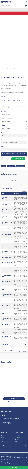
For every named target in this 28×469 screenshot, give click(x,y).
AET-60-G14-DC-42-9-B (7, 269)
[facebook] (2, 462)
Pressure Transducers (20, 166)
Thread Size (4, 111)
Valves (2, 446)
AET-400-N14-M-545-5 (7, 325)
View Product (14, 398)
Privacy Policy (9, 456)
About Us (17, 439)
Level (2, 439)
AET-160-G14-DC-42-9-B (7, 282)
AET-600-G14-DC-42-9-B (7, 331)
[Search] (20, 5)
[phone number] (18, 2)
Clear (26, 131)
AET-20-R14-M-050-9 (7, 257)
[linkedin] (6, 462)
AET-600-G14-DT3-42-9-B (6, 337)
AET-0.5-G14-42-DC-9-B (7, 198)
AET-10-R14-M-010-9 (7, 240)
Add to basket (18, 158)
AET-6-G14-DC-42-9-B (7, 217)
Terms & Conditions (19, 443)
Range (2, 105)
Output (3, 125)
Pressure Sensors (11, 166)
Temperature (3, 443)
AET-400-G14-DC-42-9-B (7, 312)
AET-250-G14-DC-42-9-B (7, 288)
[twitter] (10, 462)
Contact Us (17, 435)
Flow (2, 441)
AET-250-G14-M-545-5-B (7, 295)
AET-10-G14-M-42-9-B (7, 229)
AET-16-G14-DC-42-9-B (7, 246)
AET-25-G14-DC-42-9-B (7, 263)
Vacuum (2, 437)
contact (23, 153)
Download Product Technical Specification (13, 100)
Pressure (3, 166)
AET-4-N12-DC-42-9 (6, 204)
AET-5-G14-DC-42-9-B (7, 210)
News (16, 441)
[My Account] (24, 2)
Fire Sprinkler (4, 445)
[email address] (20, 2)
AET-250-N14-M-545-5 (7, 306)
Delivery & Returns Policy (20, 445)
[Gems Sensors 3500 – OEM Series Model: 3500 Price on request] (14, 381)
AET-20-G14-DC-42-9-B (7, 252)
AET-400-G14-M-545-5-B (7, 319)
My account (17, 437)
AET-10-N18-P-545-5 (6, 234)
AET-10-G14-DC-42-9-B (7, 223)
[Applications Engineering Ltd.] (6, 2)
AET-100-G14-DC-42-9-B (7, 276)
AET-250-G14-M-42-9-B (7, 300)
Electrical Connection (6, 118)
